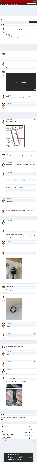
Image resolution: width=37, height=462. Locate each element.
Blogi (11, 4)
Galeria (3, 4)
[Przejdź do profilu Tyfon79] (29, 432)
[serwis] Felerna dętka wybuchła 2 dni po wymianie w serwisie (6, 437)
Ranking (16, 4)
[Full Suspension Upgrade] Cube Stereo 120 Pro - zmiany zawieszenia (7, 434)
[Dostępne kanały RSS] (36, 440)
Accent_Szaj (3, 51)
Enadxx (4, 19)
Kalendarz (14, 4)
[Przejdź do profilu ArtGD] (29, 429)
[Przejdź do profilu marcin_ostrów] (29, 435)
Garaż (5, 4)
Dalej (3, 24)
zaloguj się (18, 417)
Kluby (7, 4)
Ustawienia (26, 457)
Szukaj (18, 4)
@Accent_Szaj (20, 29)
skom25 (12, 184)
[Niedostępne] (15, 136)
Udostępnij (30, 19)
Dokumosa (3, 152)
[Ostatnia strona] (4, 24)
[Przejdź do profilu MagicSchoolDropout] (29, 426)
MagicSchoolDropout (4, 426)
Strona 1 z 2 (7, 24)
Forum (1, 4)
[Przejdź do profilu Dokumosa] (3, 155)
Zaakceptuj (30, 457)
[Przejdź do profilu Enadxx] (1, 19)
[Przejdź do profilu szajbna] (29, 438)
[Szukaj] (36, 3)
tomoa (2, 429)
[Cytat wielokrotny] (6, 43)
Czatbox (9, 4)
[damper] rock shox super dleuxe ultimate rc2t (5, 431)
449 (3, 108)
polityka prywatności (16, 455)
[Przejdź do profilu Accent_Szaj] (3, 54)
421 (3, 100)
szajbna (31, 437)
